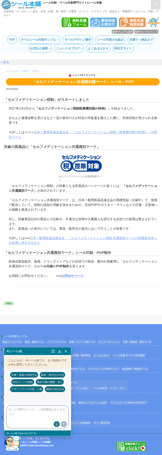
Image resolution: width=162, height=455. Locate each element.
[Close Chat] (66, 351)
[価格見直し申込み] (132, 26)
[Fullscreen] (53, 351)
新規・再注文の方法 (52, 374)
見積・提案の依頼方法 (24, 374)
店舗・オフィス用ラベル (82, 342)
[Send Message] (64, 424)
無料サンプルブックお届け (93, 402)
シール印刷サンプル (15, 336)
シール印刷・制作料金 (78, 355)
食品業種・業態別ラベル (135, 368)
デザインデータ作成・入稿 (26, 389)
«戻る (5, 62)
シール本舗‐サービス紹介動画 (129, 355)
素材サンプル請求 (122, 31)
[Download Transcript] (59, 351)
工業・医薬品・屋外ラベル (137, 342)
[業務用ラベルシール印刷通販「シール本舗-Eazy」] (153, 26)
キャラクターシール (109, 342)
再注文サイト (123, 48)
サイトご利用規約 (81, 423)
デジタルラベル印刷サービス (103, 368)
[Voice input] (57, 424)
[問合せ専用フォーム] (104, 26)
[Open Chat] (12, 443)
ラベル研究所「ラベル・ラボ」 (109, 388)
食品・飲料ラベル (34, 342)
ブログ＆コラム (68, 382)
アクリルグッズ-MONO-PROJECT (128, 402)
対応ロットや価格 (22, 382)
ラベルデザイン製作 (78, 39)
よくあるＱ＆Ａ (98, 48)
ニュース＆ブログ (68, 48)
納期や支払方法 (55, 389)
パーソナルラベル (56, 342)
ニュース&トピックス (83, 75)
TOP (12, 39)
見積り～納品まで (141, 39)
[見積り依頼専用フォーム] (75, 26)
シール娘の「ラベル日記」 (75, 388)
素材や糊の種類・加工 (50, 382)
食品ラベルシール (12, 342)
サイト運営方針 (102, 423)
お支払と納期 (39, 48)
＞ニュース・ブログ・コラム (22, 71)
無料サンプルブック (146, 31)
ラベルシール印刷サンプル (38, 39)
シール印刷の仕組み (110, 39)
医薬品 (9, 303)
